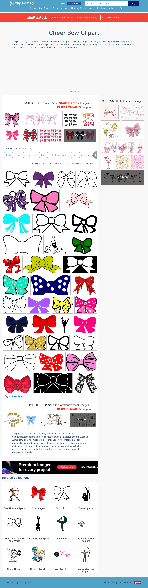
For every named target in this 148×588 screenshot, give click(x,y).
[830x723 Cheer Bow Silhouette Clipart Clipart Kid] (44, 325)
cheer (19, 155)
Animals (33, 8)
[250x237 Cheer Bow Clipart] (62, 306)
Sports (82, 8)
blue (43, 155)
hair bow (31, 155)
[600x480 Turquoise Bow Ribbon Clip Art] (17, 225)
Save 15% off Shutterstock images (122, 101)
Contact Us (125, 582)
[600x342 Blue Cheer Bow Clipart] (50, 286)
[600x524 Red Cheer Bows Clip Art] (51, 363)
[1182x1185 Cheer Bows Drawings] (85, 384)
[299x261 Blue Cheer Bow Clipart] (16, 286)
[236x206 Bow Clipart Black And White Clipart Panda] (14, 306)
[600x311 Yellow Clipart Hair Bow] (42, 266)
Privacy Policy (110, 582)
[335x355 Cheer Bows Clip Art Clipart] (66, 180)
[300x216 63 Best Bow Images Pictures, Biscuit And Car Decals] (16, 180)
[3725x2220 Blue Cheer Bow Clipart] (51, 225)
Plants (122, 8)
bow (8, 155)
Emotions (101, 8)
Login (62, 3)
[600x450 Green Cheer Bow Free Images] (82, 246)
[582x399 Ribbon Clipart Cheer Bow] (81, 363)
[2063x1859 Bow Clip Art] (84, 286)
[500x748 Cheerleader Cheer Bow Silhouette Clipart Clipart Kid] (65, 325)
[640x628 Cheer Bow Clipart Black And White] (87, 180)
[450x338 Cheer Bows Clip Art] (17, 325)
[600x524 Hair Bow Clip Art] (58, 344)
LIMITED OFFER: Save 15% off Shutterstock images (58, 405)
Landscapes (112, 8)
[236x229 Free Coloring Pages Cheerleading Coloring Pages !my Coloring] (55, 246)
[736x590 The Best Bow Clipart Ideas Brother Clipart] (17, 384)
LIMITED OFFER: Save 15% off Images (56, 103)
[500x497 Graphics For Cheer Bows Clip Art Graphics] (16, 202)
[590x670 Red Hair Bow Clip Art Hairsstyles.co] (12, 266)
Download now (110, 17)
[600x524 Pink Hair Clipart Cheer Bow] (44, 202)
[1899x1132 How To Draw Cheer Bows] (80, 266)
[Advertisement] (72, 71)
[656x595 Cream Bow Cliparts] (13, 344)
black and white (59, 155)
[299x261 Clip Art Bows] (85, 325)
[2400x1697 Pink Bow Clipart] (79, 202)
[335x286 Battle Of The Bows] (43, 181)
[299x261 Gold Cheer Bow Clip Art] (35, 344)
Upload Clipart (73, 3)
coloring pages (89, 155)
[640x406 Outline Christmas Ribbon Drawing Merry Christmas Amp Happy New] (20, 363)
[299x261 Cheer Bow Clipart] (86, 306)
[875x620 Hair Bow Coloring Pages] (84, 344)
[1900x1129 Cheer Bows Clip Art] (53, 384)
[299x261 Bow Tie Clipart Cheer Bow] (38, 306)
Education (91, 8)
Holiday (74, 8)
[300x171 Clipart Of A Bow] (22, 246)
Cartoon (56, 8)
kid (74, 155)
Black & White (44, 8)
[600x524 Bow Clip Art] (84, 225)
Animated (65, 8)
